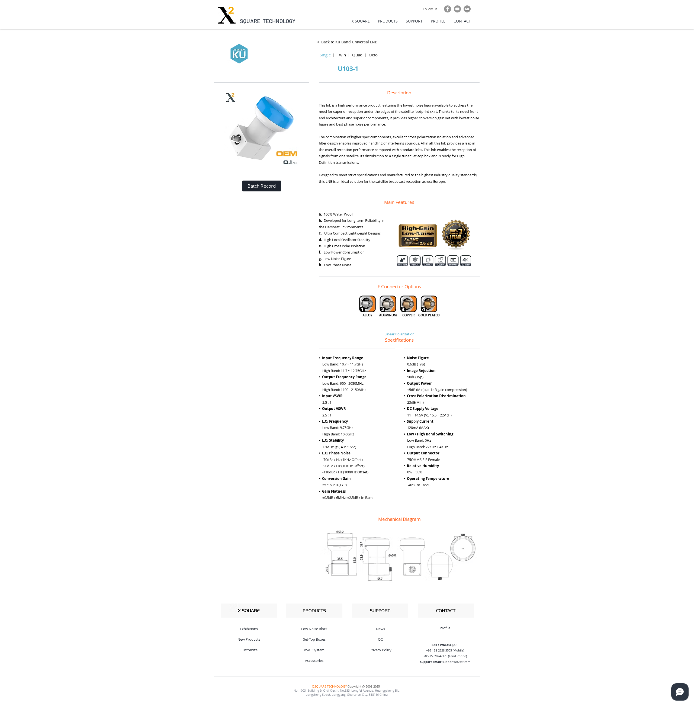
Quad (357, 54)
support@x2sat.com (456, 662)
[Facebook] (447, 8)
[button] (261, 186)
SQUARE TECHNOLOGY (268, 21)
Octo (373, 54)
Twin (341, 54)
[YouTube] (457, 8)
